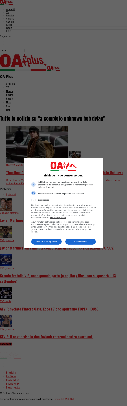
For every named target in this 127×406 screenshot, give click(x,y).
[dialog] (63, 203)
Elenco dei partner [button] (58, 217)
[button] (63, 200)
